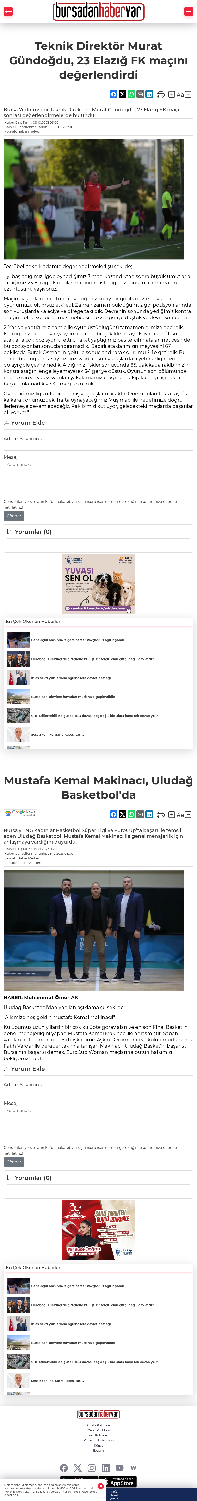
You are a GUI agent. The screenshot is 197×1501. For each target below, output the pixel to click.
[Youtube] (119, 1467)
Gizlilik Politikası (98, 1425)
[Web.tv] (133, 1467)
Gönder (14, 516)
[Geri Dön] (8, 11)
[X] (77, 1467)
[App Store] (117, 1482)
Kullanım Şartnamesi (99, 1440)
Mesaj (11, 457)
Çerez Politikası (99, 1430)
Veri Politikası (98, 1435)
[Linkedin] (105, 1467)
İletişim (98, 1450)
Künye (98, 1445)
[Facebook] (63, 1467)
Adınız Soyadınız (23, 439)
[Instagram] (91, 1467)
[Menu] (188, 11)
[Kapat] (101, 1486)
